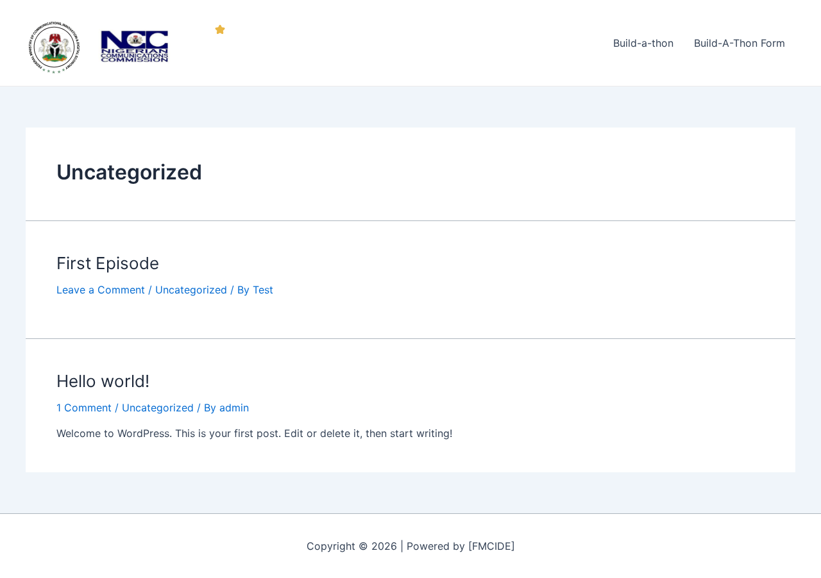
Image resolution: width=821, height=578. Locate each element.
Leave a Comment (100, 289)
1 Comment (84, 407)
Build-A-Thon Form (739, 43)
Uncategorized (191, 289)
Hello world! (102, 381)
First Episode (107, 263)
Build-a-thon (643, 43)
